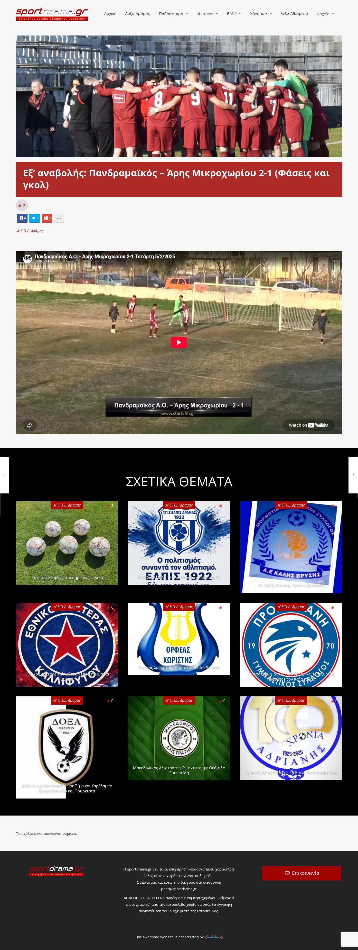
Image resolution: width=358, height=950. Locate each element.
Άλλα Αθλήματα (294, 14)
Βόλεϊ (232, 14)
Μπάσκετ (205, 14)
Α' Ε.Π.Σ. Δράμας (30, 230)
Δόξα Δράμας (137, 14)
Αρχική (110, 14)
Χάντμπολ (258, 14)
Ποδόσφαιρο (171, 14)
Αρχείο (323, 14)
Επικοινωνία (305, 873)
